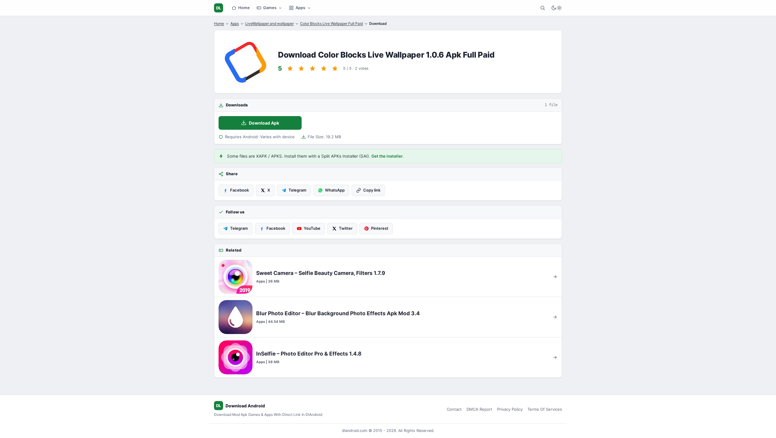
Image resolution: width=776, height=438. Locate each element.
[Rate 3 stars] (312, 68)
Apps (300, 7)
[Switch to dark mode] (556, 7)
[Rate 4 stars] (324, 68)
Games (269, 7)
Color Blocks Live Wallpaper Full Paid (331, 23)
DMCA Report (479, 409)
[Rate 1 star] (290, 68)
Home (244, 7)
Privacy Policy (510, 409)
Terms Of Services (544, 409)
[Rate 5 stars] (335, 68)
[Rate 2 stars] (301, 68)
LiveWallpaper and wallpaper (269, 23)
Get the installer (387, 156)
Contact (454, 409)
